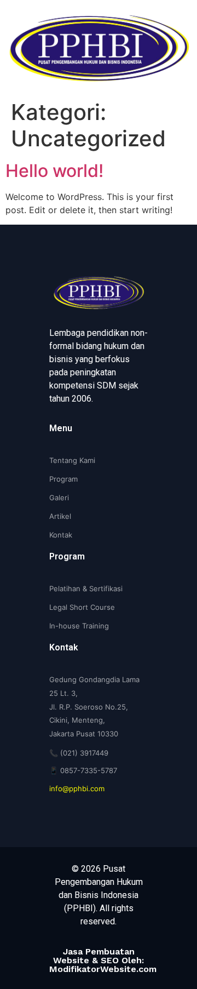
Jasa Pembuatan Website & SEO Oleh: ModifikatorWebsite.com (103, 960)
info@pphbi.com (77, 788)
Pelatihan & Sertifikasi (86, 588)
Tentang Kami (72, 460)
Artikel (60, 516)
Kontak (60, 534)
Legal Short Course (82, 607)
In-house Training (79, 625)
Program (63, 479)
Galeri (59, 497)
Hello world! (54, 170)
